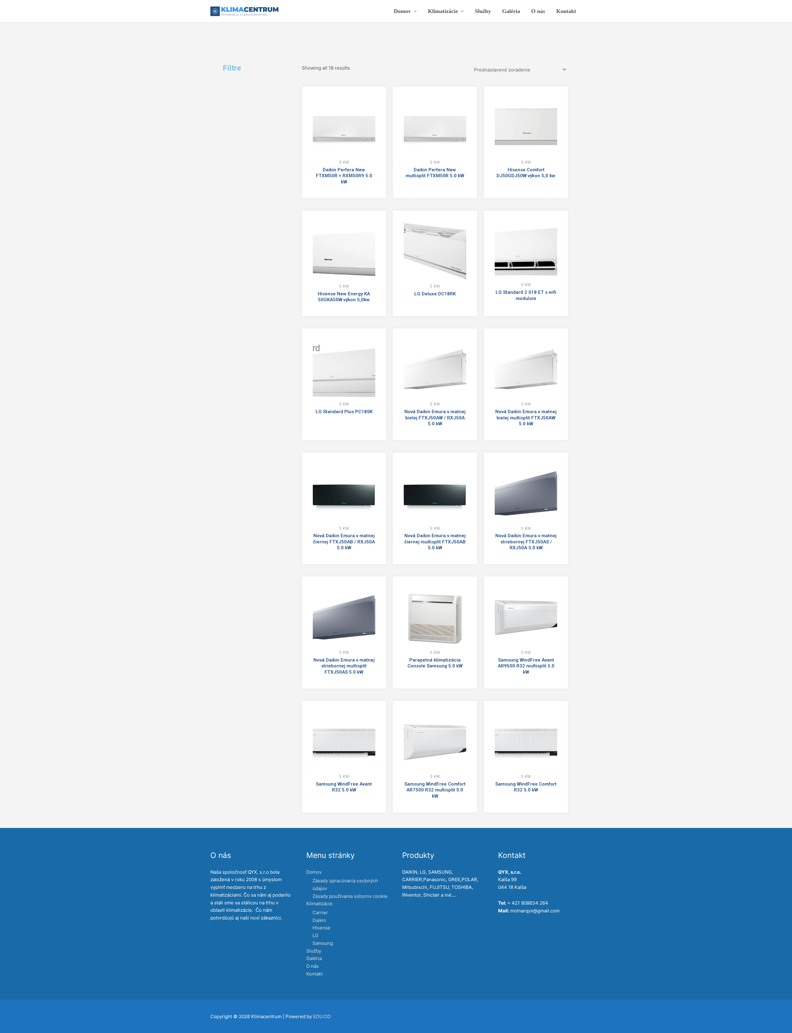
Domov (402, 11)
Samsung (322, 943)
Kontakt (566, 11)
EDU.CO (321, 1016)
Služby (483, 11)
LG (315, 935)
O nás (538, 11)
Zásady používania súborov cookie (350, 896)
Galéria (511, 11)
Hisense (321, 928)
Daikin (319, 920)
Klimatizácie (443, 11)
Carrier (320, 912)
